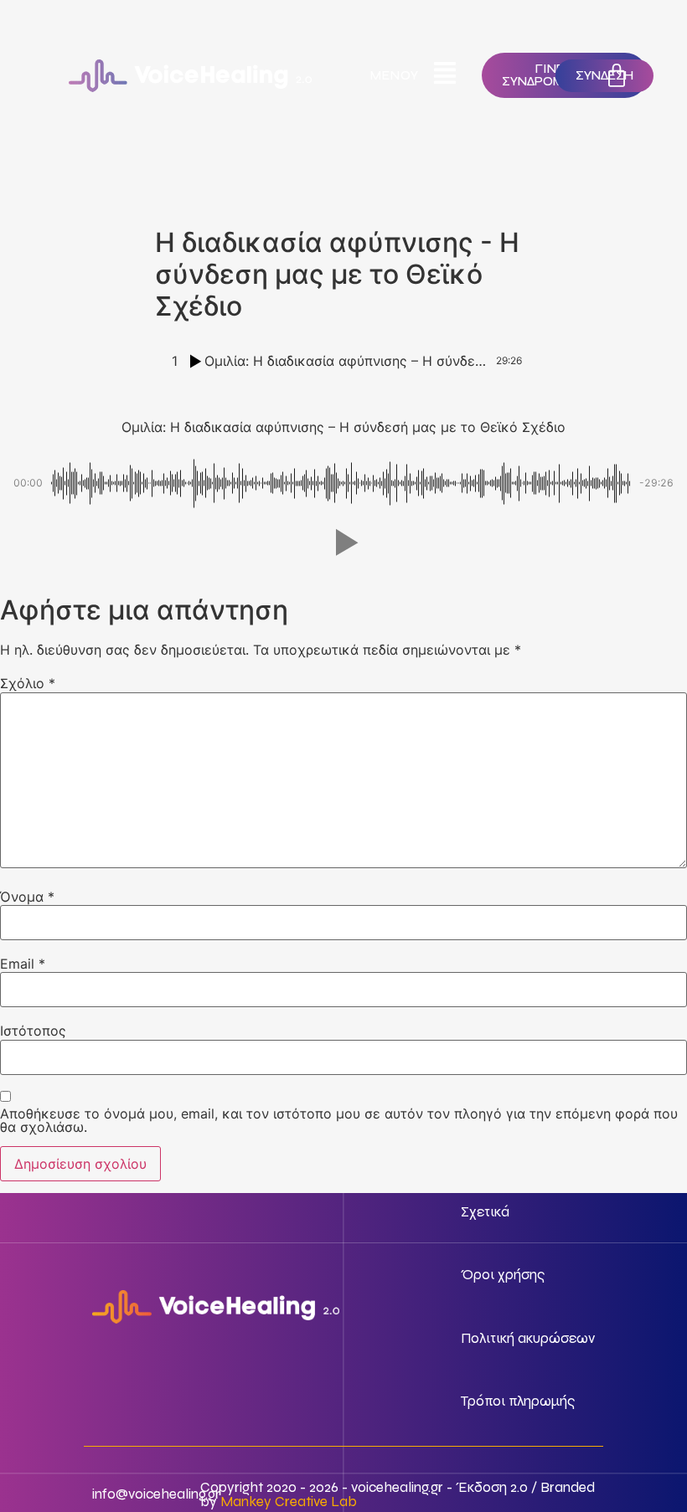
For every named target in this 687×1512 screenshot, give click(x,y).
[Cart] (616, 75)
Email (22, 963)
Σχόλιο (27, 683)
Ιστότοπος (33, 1030)
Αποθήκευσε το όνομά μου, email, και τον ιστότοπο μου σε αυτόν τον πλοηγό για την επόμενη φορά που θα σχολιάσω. (339, 1120)
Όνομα (27, 896)
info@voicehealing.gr (156, 1494)
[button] (343, 542)
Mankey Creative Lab (288, 1501)
